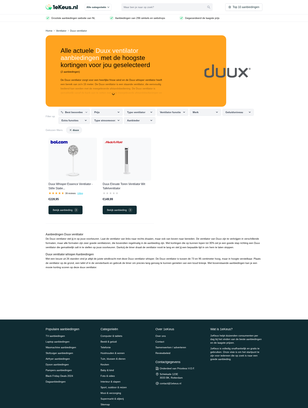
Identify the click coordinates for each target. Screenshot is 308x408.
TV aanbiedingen (55, 335)
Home (49, 30)
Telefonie (106, 347)
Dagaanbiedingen (56, 381)
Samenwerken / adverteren (170, 347)
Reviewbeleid (162, 353)
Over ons (160, 335)
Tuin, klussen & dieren (113, 358)
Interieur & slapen (110, 381)
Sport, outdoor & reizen (114, 387)
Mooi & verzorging (111, 393)
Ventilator (61, 30)
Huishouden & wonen (113, 353)
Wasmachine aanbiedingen (61, 347)
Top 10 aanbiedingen (246, 7)
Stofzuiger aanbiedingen (59, 353)
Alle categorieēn (96, 7)
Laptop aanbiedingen (58, 341)
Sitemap (105, 404)
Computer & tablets (111, 335)
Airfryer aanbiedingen (58, 358)
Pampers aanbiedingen (59, 370)
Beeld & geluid (109, 341)
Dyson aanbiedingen (57, 364)
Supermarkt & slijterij (112, 398)
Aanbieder (133, 120)
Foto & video (108, 375)
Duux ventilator (78, 30)
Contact (159, 341)
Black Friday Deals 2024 (59, 375)
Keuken (105, 364)
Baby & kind (107, 370)
